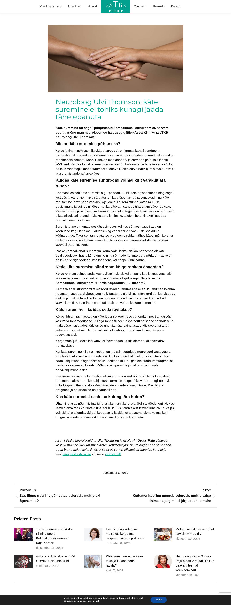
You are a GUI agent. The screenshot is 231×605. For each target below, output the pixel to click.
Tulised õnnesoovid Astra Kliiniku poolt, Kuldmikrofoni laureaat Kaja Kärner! (54, 536)
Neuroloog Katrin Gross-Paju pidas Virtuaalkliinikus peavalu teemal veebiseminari (195, 563)
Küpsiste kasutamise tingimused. (81, 601)
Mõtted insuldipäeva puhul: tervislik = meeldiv (195, 531)
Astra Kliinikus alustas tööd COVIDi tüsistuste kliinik (55, 559)
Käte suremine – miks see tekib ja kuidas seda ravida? (125, 561)
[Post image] (23, 534)
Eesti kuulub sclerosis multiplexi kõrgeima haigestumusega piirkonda (125, 533)
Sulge (159, 599)
